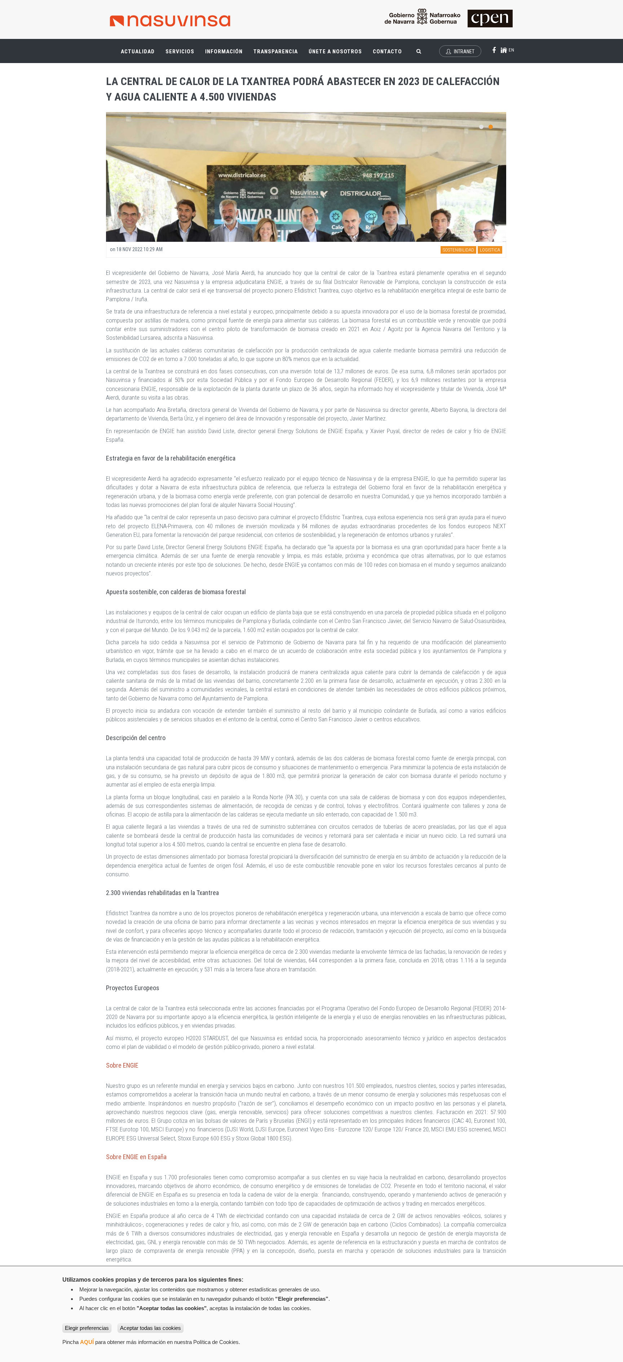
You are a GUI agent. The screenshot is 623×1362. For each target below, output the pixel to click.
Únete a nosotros (335, 51)
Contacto (387, 51)
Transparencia (278, 54)
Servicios (182, 54)
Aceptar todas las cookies (150, 1328)
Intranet (463, 51)
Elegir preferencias (87, 1328)
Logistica (490, 250)
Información (224, 51)
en (510, 50)
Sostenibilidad (458, 250)
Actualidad (140, 54)
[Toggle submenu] (149, 48)
